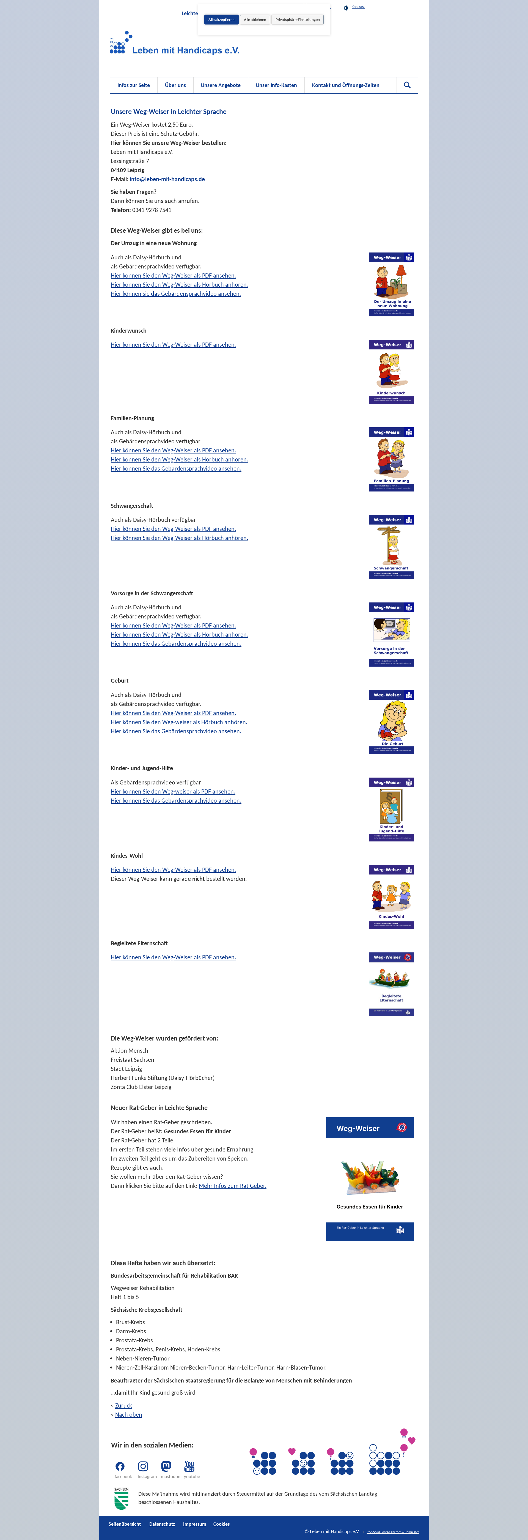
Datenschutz (162, 1524)
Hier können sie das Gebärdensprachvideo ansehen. (176, 293)
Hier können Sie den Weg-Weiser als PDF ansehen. (173, 275)
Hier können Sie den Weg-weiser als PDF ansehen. (173, 791)
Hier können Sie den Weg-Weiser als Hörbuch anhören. (179, 284)
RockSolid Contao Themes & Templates (393, 1532)
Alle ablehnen (255, 19)
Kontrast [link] (358, 6)
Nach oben (128, 1414)
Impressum (194, 1524)
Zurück (123, 1405)
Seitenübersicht (125, 1524)
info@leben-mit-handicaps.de (167, 179)
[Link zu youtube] (189, 1466)
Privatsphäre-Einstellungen (298, 19)
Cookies (391, 6)
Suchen (407, 85)
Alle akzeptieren (221, 19)
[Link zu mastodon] (166, 1466)
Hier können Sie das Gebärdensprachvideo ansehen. (176, 468)
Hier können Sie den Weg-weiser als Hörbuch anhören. (179, 722)
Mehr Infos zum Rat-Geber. (232, 1185)
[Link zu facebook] (120, 1466)
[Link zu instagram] (143, 1466)
